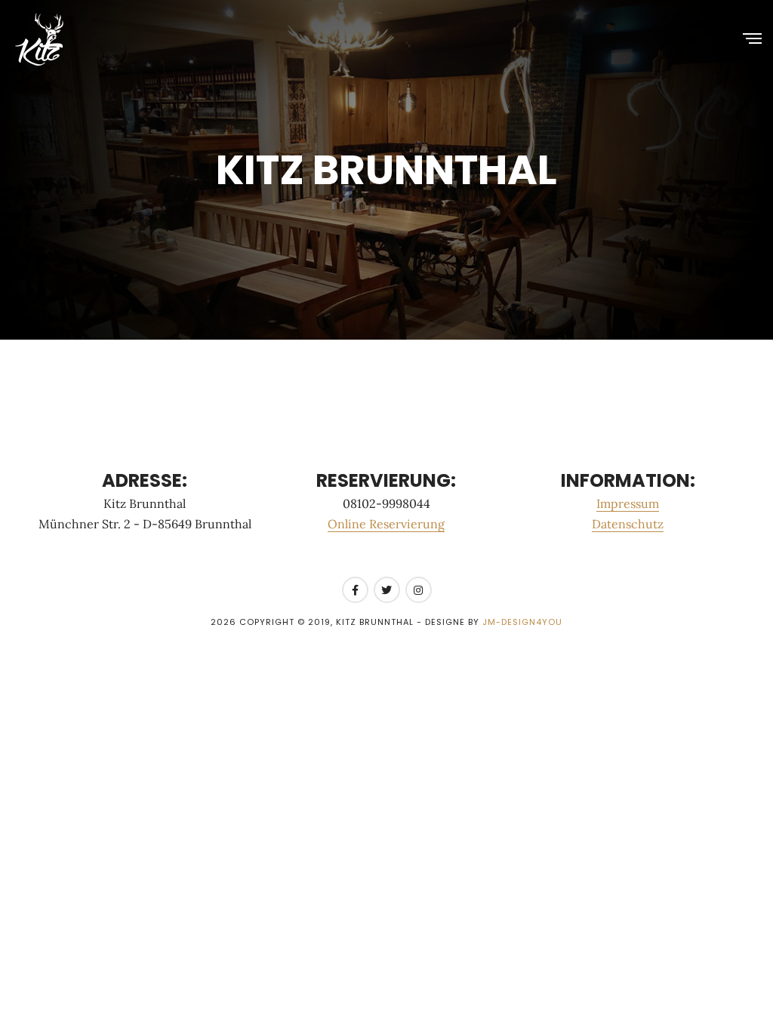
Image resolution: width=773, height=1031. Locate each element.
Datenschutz (628, 523)
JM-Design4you (522, 622)
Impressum (627, 503)
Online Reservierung (386, 523)
